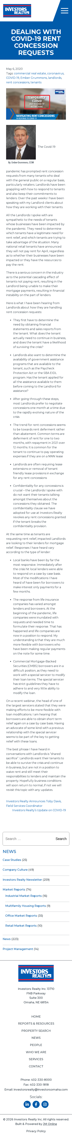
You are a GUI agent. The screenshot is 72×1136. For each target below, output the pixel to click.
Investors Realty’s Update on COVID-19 (39, 810)
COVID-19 (12, 77)
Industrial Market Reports (23, 896)
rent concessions (17, 82)
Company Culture (15, 869)
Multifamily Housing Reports (25, 906)
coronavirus (55, 73)
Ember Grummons (33, 77)
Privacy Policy (36, 1131)
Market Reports (14, 889)
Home (36, 1016)
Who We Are (36, 1052)
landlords (54, 77)
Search (61, 839)
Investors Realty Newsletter (22, 879)
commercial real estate (30, 73)
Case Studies (12, 860)
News (7, 939)
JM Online (50, 1124)
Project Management (18, 949)
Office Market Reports (21, 915)
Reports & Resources (36, 1023)
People (36, 1045)
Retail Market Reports (21, 925)
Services (36, 1059)
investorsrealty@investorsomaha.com (41, 1089)
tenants (36, 82)
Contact (36, 1066)
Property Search (36, 1030)
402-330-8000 (41, 1079)
